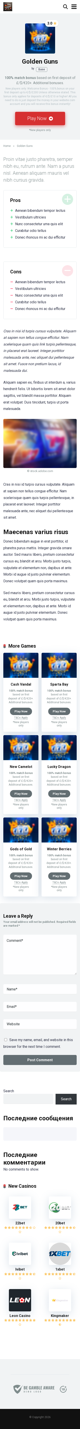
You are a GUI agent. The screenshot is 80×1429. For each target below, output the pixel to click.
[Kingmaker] (60, 1310)
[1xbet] (60, 1264)
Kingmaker (60, 1316)
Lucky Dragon (59, 767)
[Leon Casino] (20, 1310)
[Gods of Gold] (20, 841)
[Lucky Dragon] (59, 759)
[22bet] (20, 1217)
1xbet (60, 1269)
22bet (20, 1223)
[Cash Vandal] (20, 676)
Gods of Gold (21, 849)
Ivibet (20, 1269)
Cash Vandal (21, 684)
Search (8, 1091)
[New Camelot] (20, 759)
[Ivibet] (20, 1264)
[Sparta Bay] (59, 676)
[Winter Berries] (59, 841)
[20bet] (60, 1217)
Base (41, 69)
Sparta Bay (59, 684)
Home (7, 146)
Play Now (37, 118)
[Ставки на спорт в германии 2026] (7, 6)
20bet (60, 1223)
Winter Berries (59, 849)
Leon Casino (20, 1316)
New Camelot (21, 767)
